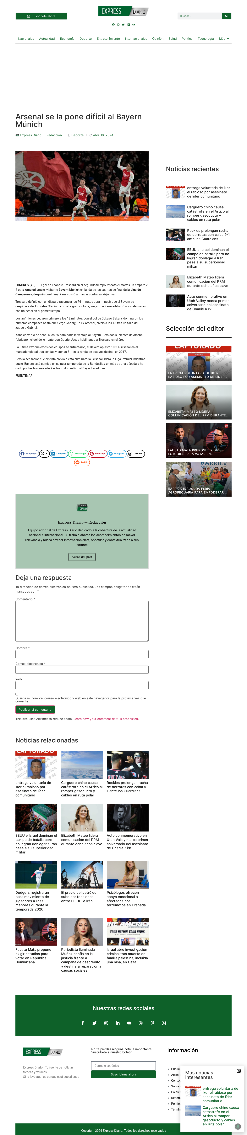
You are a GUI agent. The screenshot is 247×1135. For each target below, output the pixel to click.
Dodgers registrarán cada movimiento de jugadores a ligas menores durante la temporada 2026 (32, 900)
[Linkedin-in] (117, 1023)
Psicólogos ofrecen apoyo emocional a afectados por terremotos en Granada (126, 898)
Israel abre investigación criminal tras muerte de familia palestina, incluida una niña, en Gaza (127, 956)
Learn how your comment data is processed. (106, 719)
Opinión (157, 38)
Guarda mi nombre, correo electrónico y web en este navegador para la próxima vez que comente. (80, 700)
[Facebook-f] (83, 1023)
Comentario (25, 599)
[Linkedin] (128, 24)
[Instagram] (118, 24)
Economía (67, 38)
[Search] (226, 16)
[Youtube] (133, 24)
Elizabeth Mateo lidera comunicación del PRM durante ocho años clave (81, 839)
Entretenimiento (108, 38)
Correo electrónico (30, 663)
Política (187, 38)
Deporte (86, 38)
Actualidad (47, 38)
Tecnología (206, 38)
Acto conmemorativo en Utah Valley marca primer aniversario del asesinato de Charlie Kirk (127, 841)
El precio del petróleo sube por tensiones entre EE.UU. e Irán (78, 896)
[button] (29, 454)
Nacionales (26, 38)
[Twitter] (123, 24)
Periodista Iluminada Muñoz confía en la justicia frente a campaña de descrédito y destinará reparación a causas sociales (81, 960)
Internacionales (136, 38)
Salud (173, 38)
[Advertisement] (123, 74)
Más (222, 38)
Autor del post (82, 557)
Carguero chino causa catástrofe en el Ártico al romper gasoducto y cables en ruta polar (81, 789)
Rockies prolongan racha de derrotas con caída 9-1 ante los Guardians (127, 787)
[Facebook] (113, 24)
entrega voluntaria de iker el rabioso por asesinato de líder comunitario (33, 789)
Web (18, 679)
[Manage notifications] (238, 1126)
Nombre (22, 648)
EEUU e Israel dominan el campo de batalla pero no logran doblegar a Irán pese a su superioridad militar (36, 843)
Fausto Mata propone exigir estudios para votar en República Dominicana (33, 956)
